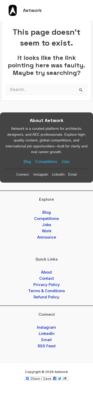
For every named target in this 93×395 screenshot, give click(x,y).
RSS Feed (47, 345)
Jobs (65, 161)
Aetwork (32, 10)
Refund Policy (46, 297)
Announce (46, 237)
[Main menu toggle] (82, 10)
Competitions (46, 161)
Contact (46, 278)
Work (46, 230)
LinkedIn (58, 174)
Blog (27, 161)
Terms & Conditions (46, 290)
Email (72, 174)
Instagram (40, 174)
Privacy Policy (46, 284)
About (46, 272)
